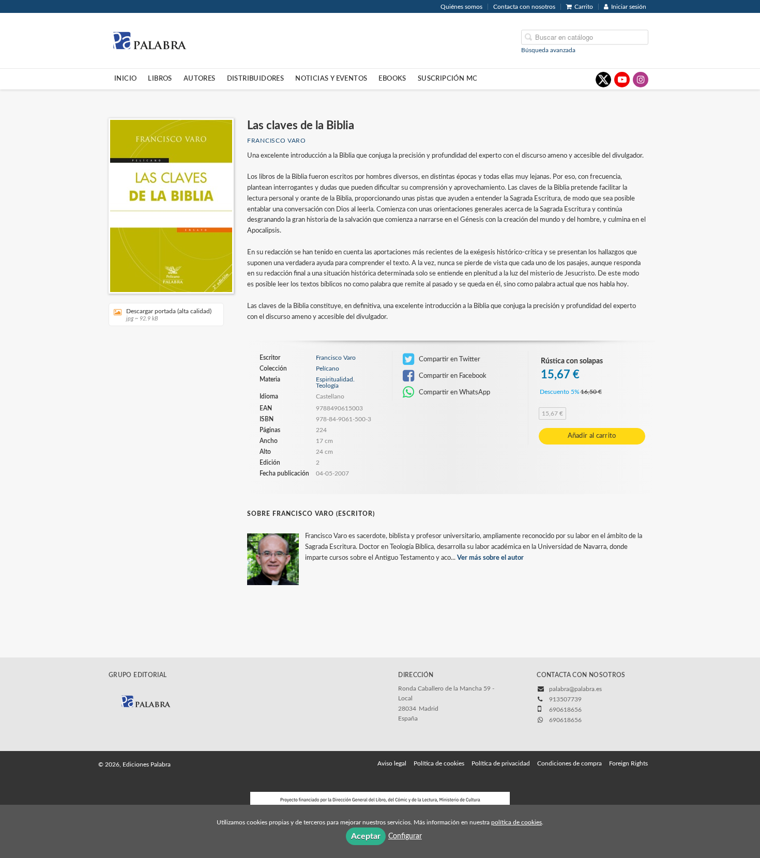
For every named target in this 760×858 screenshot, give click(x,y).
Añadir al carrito (592, 436)
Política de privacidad (501, 763)
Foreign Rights (628, 763)
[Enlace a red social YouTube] (622, 79)
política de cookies (516, 822)
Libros (160, 78)
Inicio (125, 78)
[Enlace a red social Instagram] (640, 79)
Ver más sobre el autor (490, 558)
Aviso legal (391, 763)
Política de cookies (439, 763)
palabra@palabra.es (575, 689)
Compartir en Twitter (448, 359)
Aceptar (366, 836)
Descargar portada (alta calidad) (168, 314)
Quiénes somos (461, 7)
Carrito (583, 7)
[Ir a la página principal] (149, 39)
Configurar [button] (405, 836)
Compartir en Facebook (452, 376)
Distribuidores (255, 78)
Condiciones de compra (569, 763)
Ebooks (392, 78)
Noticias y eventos (331, 78)
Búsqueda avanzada (548, 50)
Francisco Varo (276, 140)
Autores (200, 78)
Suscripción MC (448, 78)
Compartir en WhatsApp (453, 392)
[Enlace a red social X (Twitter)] (603, 79)
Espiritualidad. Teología (335, 382)
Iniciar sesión (628, 7)
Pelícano (327, 368)
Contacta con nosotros (524, 7)
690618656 (565, 720)
